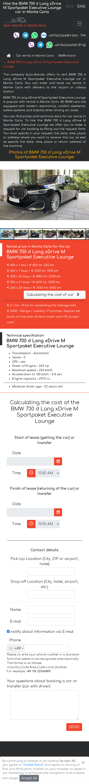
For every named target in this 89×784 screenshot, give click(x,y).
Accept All (29, 778)
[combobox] (16, 648)
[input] (30, 461)
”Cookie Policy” (33, 764)
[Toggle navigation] (79, 23)
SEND (74, 727)
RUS (70, 6)
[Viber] (16, 35)
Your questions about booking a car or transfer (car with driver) (42, 683)
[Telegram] (25, 35)
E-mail (15, 621)
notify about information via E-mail (41, 632)
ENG (81, 6)
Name (15, 610)
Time (16, 473)
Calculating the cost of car (51, 295)
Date (16, 453)
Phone (15, 640)
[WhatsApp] (34, 35)
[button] (21, 234)
